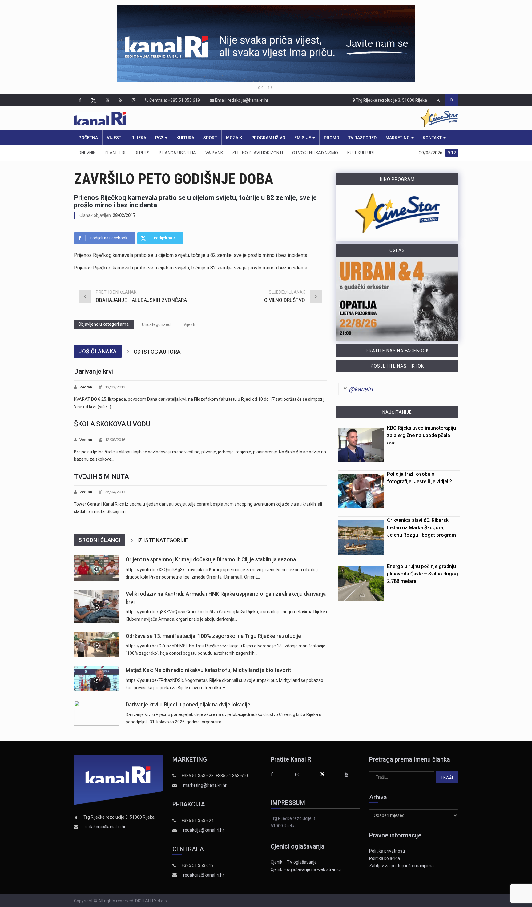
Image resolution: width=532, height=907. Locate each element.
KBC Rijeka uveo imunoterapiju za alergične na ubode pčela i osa (421, 435)
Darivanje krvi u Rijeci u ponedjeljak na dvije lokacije (188, 705)
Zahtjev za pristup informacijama (401, 865)
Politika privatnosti (387, 851)
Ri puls (142, 152)
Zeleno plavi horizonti (257, 152)
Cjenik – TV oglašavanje (294, 862)
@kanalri (361, 389)
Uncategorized (156, 324)
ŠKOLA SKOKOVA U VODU (112, 424)
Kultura (185, 137)
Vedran (85, 387)
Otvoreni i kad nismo (315, 152)
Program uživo (268, 137)
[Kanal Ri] (185, 118)
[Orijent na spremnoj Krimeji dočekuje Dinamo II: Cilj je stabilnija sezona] (96, 567)
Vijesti (115, 137)
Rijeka (138, 137)
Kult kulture (361, 152)
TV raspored (362, 137)
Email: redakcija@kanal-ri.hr (241, 100)
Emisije (303, 137)
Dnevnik (87, 152)
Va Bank (214, 152)
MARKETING (398, 137)
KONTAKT (433, 137)
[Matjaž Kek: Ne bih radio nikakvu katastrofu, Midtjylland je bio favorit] (96, 678)
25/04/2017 (115, 492)
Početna (88, 137)
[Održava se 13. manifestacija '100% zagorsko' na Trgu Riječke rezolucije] (96, 644)
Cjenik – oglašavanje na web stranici (306, 869)
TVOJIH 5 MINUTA (101, 476)
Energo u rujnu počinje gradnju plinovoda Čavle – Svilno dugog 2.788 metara (422, 573)
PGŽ (159, 137)
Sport (210, 137)
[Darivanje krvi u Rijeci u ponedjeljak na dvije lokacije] (96, 713)
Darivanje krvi (93, 371)
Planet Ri (115, 152)
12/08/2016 (115, 439)
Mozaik (234, 137)
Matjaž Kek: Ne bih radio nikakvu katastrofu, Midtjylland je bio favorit (208, 670)
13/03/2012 (115, 387)
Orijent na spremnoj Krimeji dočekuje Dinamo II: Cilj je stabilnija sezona (211, 559)
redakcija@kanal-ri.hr (105, 826)
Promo (331, 137)
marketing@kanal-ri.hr (205, 785)
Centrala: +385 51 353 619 (174, 100)
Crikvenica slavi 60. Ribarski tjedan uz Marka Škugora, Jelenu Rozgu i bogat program (421, 527)
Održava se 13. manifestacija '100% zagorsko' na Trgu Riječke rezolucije (213, 636)
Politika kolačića (384, 858)
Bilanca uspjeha (177, 152)
